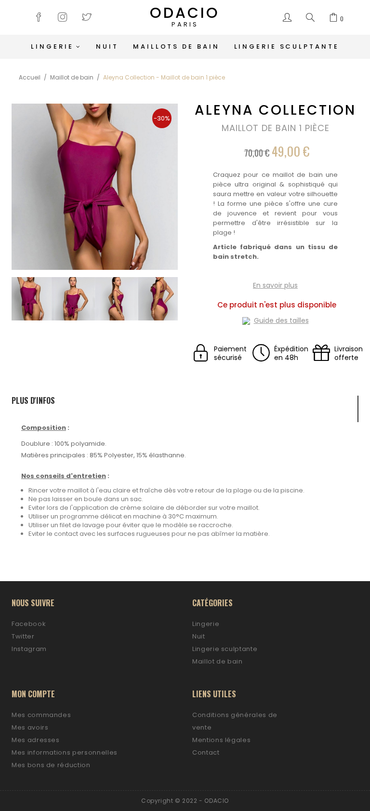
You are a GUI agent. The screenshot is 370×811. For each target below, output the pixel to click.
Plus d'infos (33, 401)
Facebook (29, 623)
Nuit (198, 636)
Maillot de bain (71, 77)
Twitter (23, 636)
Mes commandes (41, 714)
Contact (206, 752)
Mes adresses (36, 740)
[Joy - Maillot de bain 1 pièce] (30, 298)
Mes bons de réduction (51, 765)
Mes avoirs (30, 727)
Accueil (29, 77)
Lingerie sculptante (224, 648)
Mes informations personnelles (65, 752)
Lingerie (205, 623)
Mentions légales (221, 740)
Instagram (29, 648)
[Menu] (287, 18)
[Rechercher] (310, 18)
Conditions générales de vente (235, 721)
